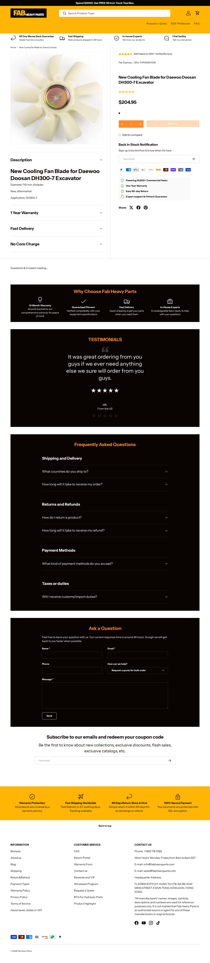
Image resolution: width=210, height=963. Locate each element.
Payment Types (19, 884)
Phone (45, 663)
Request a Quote (157, 23)
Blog (13, 864)
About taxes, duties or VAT (26, 910)
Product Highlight (85, 903)
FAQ (197, 23)
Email (111, 648)
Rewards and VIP (84, 877)
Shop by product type (23, 23)
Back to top (105, 825)
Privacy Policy (18, 897)
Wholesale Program (86, 884)
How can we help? (117, 663)
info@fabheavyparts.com (159, 864)
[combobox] (114, 13)
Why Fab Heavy (54, 23)
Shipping (16, 870)
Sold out (173, 123)
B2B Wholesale (180, 23)
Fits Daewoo (125, 62)
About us (15, 857)
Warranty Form (83, 864)
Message (47, 679)
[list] (57, 98)
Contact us (109, 23)
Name (45, 648)
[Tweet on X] (131, 207)
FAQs (123, 23)
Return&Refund (20, 877)
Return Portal (82, 857)
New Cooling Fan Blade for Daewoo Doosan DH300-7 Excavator (39, 47)
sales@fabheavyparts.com (160, 870)
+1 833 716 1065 (153, 851)
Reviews (94, 23)
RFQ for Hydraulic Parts (88, 897)
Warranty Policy (20, 890)
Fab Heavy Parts (25, 951)
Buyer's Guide (76, 23)
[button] (127, 91)
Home (13, 47)
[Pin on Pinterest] (145, 207)
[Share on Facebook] (138, 207)
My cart (15, 30)
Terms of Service (20, 903)
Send (49, 715)
